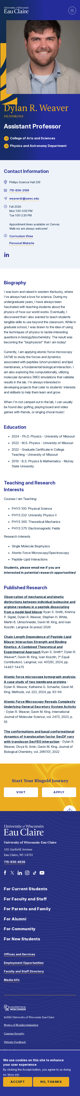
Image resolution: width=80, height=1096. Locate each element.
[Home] (33, 10)
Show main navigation (72, 10)
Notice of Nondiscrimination (21, 1025)
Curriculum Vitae (21, 236)
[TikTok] (34, 872)
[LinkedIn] (6, 254)
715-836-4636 (14, 862)
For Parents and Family (27, 909)
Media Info (12, 980)
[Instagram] (27, 872)
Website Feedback (15, 1042)
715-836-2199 (19, 190)
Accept (17, 1082)
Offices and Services (19, 954)
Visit (21, 792)
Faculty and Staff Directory (24, 971)
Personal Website (21, 243)
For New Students (22, 939)
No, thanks (51, 1082)
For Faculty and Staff (25, 899)
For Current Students (25, 889)
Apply (59, 792)
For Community (20, 929)
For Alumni (15, 919)
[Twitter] (12, 872)
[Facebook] (5, 872)
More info (13, 1074)
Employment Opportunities (24, 963)
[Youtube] (42, 872)
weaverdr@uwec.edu (24, 198)
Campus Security (14, 1033)
